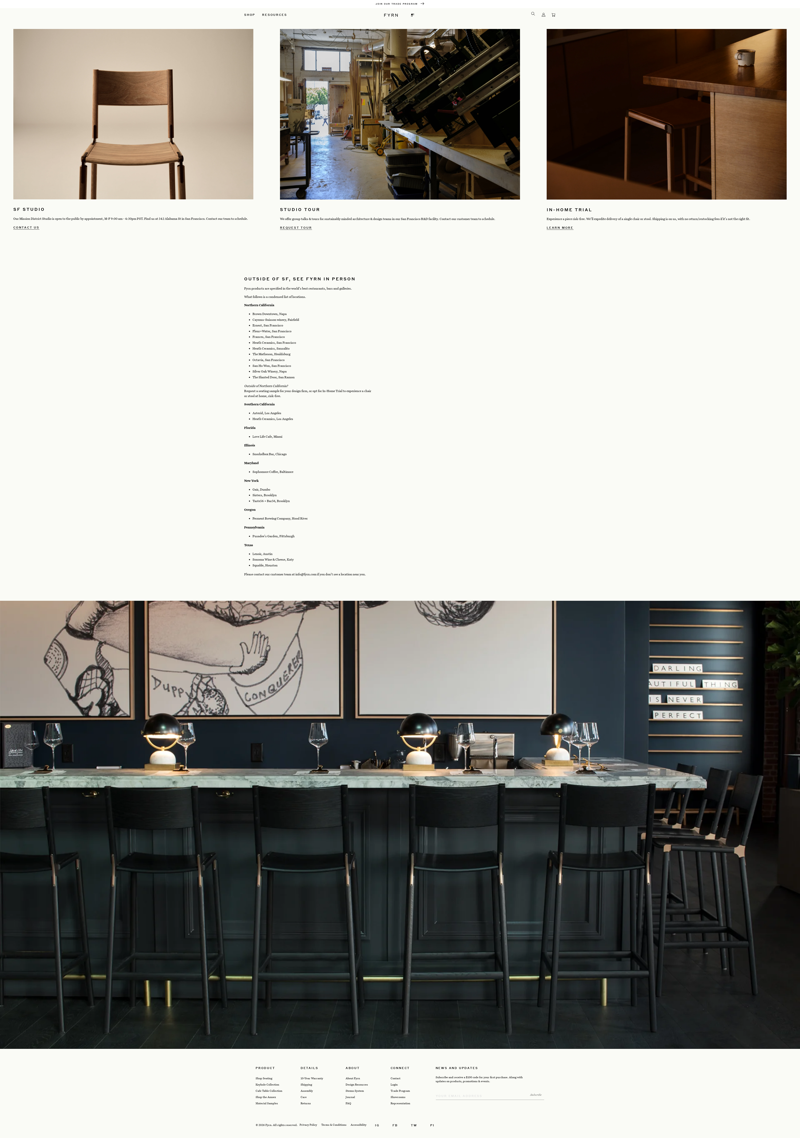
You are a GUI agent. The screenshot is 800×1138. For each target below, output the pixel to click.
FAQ (348, 1103)
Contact (395, 1078)
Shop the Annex (266, 1097)
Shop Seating (264, 1078)
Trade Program (400, 1091)
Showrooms (398, 1097)
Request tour (296, 227)
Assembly (307, 1091)
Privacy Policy (308, 1125)
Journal (350, 1097)
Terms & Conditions (333, 1125)
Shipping (306, 1084)
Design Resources (357, 1084)
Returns (306, 1103)
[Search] (533, 14)
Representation (400, 1103)
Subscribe (535, 1095)
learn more (560, 227)
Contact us (26, 227)
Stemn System (355, 1091)
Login (394, 1084)
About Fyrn (353, 1078)
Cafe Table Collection (269, 1091)
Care (304, 1097)
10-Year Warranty (312, 1078)
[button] (554, 15)
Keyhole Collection (267, 1084)
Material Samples (267, 1103)
